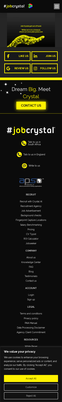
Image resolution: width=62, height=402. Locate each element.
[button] (30, 6)
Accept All (31, 378)
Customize (31, 387)
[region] (31, 374)
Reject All (31, 395)
